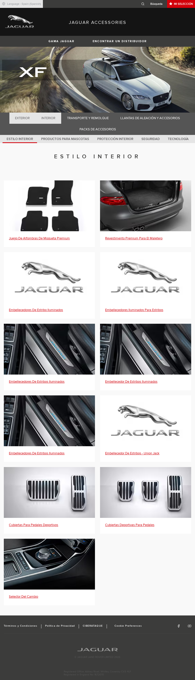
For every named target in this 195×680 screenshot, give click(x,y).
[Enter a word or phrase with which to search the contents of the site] (153, 4)
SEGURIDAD (150, 139)
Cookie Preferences (128, 625)
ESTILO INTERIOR (20, 139)
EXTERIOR (22, 118)
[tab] (22, 118)
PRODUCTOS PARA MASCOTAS (65, 139)
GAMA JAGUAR (61, 41)
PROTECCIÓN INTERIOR (115, 139)
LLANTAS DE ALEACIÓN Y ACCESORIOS (150, 118)
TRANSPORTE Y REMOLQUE (88, 118)
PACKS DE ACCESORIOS (97, 129)
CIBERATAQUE (93, 625)
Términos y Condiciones (20, 625)
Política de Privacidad (60, 625)
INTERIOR (48, 118)
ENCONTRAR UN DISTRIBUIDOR (120, 41)
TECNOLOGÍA (178, 139)
